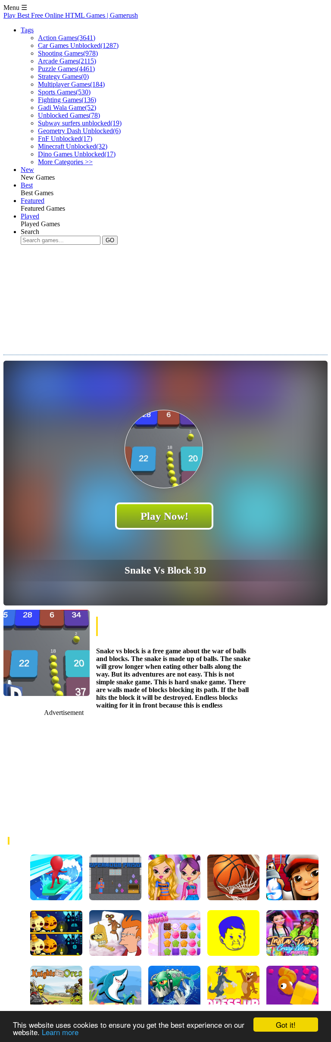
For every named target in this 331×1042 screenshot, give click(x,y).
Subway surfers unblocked (80, 123)
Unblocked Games (69, 115)
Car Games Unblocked (78, 45)
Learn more (60, 1031)
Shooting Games (68, 53)
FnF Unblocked (65, 138)
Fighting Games (67, 99)
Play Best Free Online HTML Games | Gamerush (70, 15)
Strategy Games (63, 76)
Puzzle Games (66, 68)
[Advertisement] (160, 307)
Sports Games (64, 92)
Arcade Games (67, 61)
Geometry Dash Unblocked (79, 130)
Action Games (66, 37)
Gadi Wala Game (67, 107)
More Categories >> (65, 161)
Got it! (286, 1024)
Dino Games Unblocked (77, 154)
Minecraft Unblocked (72, 146)
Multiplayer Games (71, 84)
